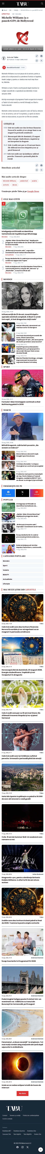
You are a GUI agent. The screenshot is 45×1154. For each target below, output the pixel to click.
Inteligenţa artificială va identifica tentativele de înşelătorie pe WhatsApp (19, 232)
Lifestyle (16, 10)
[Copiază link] (37, 56)
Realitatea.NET (7, 1131)
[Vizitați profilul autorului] (4, 58)
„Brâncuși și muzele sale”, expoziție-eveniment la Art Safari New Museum (20, 251)
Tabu (16, 57)
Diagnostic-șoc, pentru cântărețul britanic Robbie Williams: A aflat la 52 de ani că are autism (21, 880)
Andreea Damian (37, 958)
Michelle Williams (9, 181)
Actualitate (9, 255)
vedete (34, 181)
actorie (6, 185)
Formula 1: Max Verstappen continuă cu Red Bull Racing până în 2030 (21, 403)
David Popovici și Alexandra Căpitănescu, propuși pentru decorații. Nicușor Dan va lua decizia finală (28, 350)
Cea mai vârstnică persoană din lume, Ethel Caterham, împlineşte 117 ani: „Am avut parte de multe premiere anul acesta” (29, 339)
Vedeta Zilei (37, 1134)
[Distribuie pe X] (41, 60)
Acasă (5, 10)
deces (14, 185)
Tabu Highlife (17, 1134)
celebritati (24, 181)
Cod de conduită (7, 1119)
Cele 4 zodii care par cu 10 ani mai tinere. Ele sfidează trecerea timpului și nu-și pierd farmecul (24, 147)
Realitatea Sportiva (19, 1131)
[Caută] (42, 3)
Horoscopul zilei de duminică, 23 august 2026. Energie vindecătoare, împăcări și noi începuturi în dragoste (24, 139)
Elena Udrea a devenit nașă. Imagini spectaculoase (27, 455)
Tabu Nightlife (28, 1134)
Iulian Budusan (38, 874)
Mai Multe (22, 1093)
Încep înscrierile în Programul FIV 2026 (19, 961)
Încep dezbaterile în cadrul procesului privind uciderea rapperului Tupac (23, 259)
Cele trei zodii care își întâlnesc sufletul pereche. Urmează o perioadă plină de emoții (23, 156)
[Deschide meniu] (3, 4)
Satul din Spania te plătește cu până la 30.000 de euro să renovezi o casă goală (22, 797)
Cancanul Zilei (7, 1134)
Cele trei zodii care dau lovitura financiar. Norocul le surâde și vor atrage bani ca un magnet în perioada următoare (24, 130)
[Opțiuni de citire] (40, 1149)
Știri (10, 10)
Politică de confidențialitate (31, 1115)
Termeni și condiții (15, 1115)
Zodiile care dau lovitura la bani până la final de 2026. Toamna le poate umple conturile (22, 921)
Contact (5, 1115)
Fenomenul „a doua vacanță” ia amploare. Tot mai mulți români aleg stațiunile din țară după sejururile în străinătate (22, 1044)
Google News (33, 191)
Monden (5, 237)
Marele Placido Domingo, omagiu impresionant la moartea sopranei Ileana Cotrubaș (29, 360)
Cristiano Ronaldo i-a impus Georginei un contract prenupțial (29, 465)
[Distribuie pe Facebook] (41, 56)
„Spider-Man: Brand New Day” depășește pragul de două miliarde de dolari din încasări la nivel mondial (23, 242)
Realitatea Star (31, 1131)
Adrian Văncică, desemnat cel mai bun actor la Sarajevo (28, 326)
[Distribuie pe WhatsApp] (37, 60)
